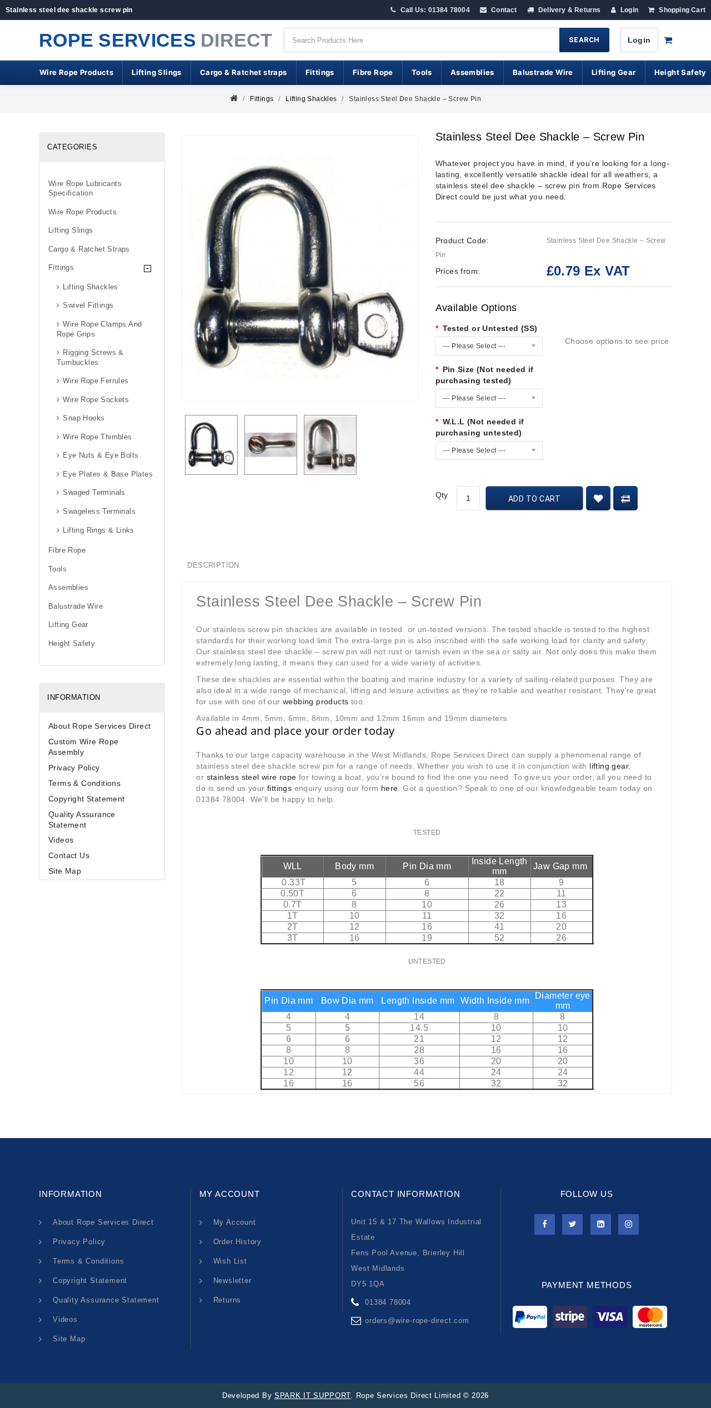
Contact (503, 10)
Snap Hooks (83, 418)
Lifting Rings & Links (98, 530)
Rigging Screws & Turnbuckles (90, 357)
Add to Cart (534, 498)
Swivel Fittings (88, 305)
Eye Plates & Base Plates (108, 474)
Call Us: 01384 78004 (434, 10)
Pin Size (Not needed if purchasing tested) (484, 375)
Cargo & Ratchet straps (243, 72)
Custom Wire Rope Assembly (83, 746)
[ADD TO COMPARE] (625, 498)
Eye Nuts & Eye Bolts (100, 455)
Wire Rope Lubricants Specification (85, 188)
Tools (422, 72)
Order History (237, 1241)
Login (628, 10)
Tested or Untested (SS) (490, 328)
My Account (234, 1222)
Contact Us (68, 855)
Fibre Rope (373, 72)
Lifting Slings (157, 72)
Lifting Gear (614, 72)
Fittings (320, 72)
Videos (60, 839)
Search (584, 40)
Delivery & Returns (569, 10)
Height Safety (71, 643)
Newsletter (232, 1280)
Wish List (230, 1261)
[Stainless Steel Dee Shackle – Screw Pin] (211, 445)
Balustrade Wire (543, 72)
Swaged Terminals (94, 492)
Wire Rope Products (76, 72)
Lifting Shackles (311, 99)
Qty (441, 494)
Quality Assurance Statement (82, 819)
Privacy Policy (74, 767)
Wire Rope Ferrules (95, 381)
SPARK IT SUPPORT (312, 1395)
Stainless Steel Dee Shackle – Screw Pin (415, 99)
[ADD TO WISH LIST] (598, 498)
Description (213, 565)
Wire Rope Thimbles (97, 437)
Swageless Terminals (99, 511)
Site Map (64, 870)
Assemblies (472, 72)
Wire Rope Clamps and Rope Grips (99, 329)
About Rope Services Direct (99, 725)
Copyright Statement (86, 798)
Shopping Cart (681, 10)
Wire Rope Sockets (96, 399)
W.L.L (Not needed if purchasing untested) (479, 427)
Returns (227, 1300)
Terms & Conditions (84, 783)
